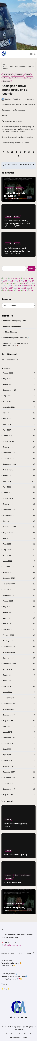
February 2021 (8, 635)
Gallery (24, 1038)
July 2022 (7, 538)
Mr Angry (29, 78)
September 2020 (9, 664)
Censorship (9, 189)
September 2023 (9, 464)
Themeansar (18, 1029)
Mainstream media (17, 78)
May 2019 (6, 726)
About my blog (16, 1033)
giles (6, 198)
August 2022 (8, 533)
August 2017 (8, 795)
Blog (7, 1033)
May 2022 (7, 550)
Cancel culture (7, 74)
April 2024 (7, 430)
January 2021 (8, 641)
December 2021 (9, 578)
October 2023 (8, 458)
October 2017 (8, 783)
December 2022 (9, 510)
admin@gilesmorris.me (12, 945)
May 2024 (7, 424)
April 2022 (7, 555)
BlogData (29, 1027)
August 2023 (8, 470)
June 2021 (7, 612)
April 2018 (7, 755)
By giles (8, 99)
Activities (8, 875)
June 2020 (7, 681)
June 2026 (7, 384)
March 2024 (7, 436)
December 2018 (9, 738)
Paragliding (9, 878)
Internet (5, 78)
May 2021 (6, 618)
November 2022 (9, 515)
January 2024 (8, 447)
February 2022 (8, 567)
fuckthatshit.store (10, 332)
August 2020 (8, 669)
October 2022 (8, 521)
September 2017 (9, 789)
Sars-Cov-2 (6, 81)
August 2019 (8, 721)
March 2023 (7, 493)
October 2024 (8, 413)
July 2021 (6, 607)
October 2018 (8, 743)
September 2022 (9, 527)
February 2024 (8, 441)
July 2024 (7, 419)
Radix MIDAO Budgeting (12, 326)
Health (28, 74)
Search (31, 268)
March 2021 (7, 629)
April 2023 (7, 487)
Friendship (19, 74)
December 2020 (9, 647)
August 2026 (8, 373)
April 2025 (7, 401)
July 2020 (7, 675)
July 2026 (7, 379)
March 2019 (7, 732)
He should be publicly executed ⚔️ (14, 194)
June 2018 (7, 749)
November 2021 (9, 584)
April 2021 (7, 624)
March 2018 (7, 761)
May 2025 (7, 396)
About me (27, 1033)
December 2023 (9, 453)
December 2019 (9, 703)
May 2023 (7, 481)
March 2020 (7, 692)
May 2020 (7, 686)
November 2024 (9, 407)
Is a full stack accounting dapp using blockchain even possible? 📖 (17, 251)
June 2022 (7, 544)
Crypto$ (8, 216)
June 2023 (7, 475)
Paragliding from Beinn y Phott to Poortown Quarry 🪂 (15, 344)
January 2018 (8, 766)
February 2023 (8, 498)
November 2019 (9, 709)
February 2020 (8, 698)
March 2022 (7, 561)
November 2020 (9, 652)
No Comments (29, 99)
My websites (15, 1038)
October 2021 (8, 589)
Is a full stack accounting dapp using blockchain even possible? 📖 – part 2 (17, 223)
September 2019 (9, 715)
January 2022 (8, 572)
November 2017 (9, 778)
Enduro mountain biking (22, 875)
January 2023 (8, 504)
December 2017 (9, 772)
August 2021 (8, 601)
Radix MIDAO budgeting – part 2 (15, 321)
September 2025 (9, 390)
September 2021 (9, 595)
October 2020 (8, 658)
